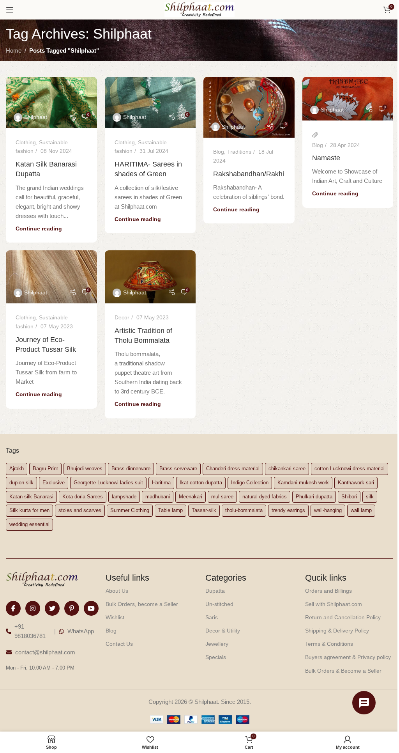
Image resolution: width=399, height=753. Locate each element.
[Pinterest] (71, 608)
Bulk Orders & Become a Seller (343, 671)
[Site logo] (199, 9)
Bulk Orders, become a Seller (142, 604)
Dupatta (215, 591)
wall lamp (361, 510)
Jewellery (216, 644)
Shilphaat (35, 117)
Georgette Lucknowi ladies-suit (108, 482)
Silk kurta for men (29, 510)
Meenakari (190, 497)
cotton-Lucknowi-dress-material (349, 468)
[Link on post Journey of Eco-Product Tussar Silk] (51, 276)
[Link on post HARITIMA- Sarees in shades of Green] (150, 102)
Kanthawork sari (356, 482)
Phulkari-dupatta (314, 497)
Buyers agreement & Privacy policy (348, 657)
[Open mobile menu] (10, 10)
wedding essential (29, 524)
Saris (211, 617)
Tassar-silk (204, 510)
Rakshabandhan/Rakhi (248, 174)
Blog (218, 152)
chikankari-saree (286, 468)
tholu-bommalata (244, 510)
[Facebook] (13, 608)
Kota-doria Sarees (82, 497)
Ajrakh (16, 468)
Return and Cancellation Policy (343, 617)
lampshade (124, 497)
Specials (215, 657)
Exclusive (53, 482)
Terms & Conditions (329, 644)
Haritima (161, 482)
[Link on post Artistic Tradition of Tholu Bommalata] (150, 276)
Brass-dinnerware (130, 468)
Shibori (349, 497)
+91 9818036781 (30, 631)
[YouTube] (91, 608)
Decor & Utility (222, 630)
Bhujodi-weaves (84, 468)
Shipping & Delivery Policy (337, 630)
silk (370, 497)
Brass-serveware (178, 468)
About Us (117, 591)
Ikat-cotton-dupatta (201, 482)
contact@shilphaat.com (45, 652)
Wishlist (115, 617)
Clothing (26, 142)
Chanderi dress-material (233, 468)
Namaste (326, 158)
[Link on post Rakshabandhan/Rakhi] (249, 107)
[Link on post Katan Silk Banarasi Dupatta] (51, 102)
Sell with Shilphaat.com (333, 604)
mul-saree (222, 497)
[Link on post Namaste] (348, 98)
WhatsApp (80, 631)
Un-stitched (219, 604)
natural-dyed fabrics (264, 497)
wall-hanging (328, 510)
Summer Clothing (129, 510)
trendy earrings (288, 510)
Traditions (239, 152)
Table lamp (170, 510)
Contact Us (119, 644)
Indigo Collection (249, 482)
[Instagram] (32, 608)
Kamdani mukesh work (303, 482)
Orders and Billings (328, 591)
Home (13, 50)
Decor (122, 317)
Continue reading (39, 229)
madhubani (157, 497)
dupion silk (21, 482)
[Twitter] (52, 608)
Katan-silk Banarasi (31, 497)
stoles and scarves (79, 510)
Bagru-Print (45, 468)
